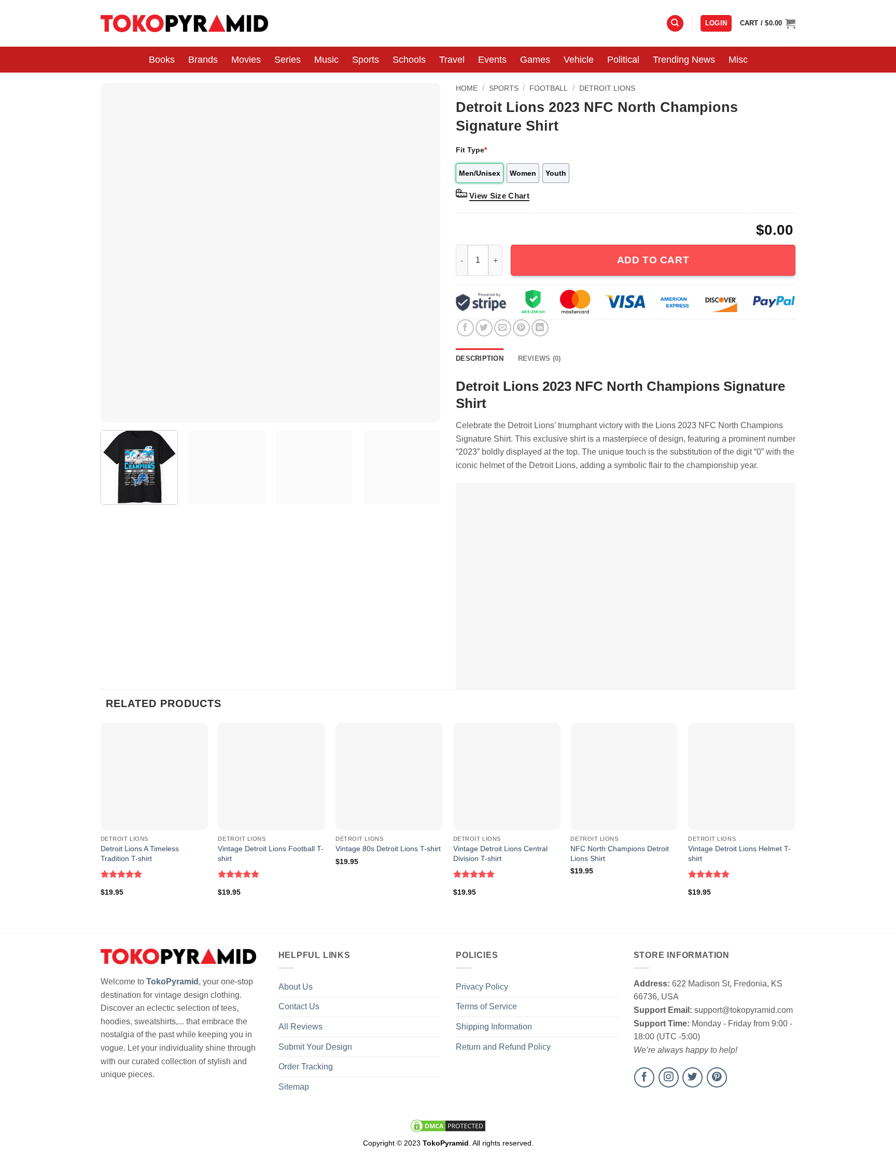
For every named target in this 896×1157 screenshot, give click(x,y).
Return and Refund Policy (503, 1046)
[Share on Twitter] (484, 327)
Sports (365, 59)
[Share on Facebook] (465, 327)
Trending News (684, 59)
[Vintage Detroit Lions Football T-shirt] (271, 776)
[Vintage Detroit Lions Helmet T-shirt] (741, 776)
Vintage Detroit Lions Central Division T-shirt (500, 853)
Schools (409, 59)
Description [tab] (479, 358)
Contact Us (298, 1006)
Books (162, 59)
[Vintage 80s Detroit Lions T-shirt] (389, 776)
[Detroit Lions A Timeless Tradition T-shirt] (154, 776)
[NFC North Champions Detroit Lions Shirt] (624, 776)
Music (326, 59)
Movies (246, 59)
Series (287, 59)
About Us (295, 986)
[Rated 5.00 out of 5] (122, 874)
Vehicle (579, 59)
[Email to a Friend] (502, 327)
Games (535, 59)
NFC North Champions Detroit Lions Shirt (619, 853)
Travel (452, 59)
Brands (203, 59)
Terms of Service (486, 1006)
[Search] (675, 23)
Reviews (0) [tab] (539, 358)
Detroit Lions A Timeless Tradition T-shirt (140, 853)
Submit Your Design (315, 1046)
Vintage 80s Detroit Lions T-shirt (388, 848)
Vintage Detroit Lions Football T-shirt (271, 853)
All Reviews (300, 1026)
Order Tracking (305, 1066)
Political (623, 59)
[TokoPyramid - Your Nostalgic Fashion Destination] (184, 23)
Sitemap (293, 1086)
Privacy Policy (482, 986)
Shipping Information (494, 1026)
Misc (738, 59)
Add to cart (653, 260)
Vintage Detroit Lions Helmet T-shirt (739, 853)
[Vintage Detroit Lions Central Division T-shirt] (507, 776)
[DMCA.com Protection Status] (448, 1125)
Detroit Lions (607, 88)
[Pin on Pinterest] (521, 327)
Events (492, 59)
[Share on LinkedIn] (540, 327)
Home (467, 88)
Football (548, 88)
